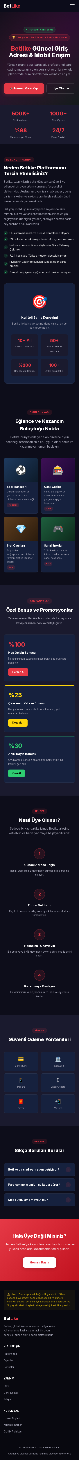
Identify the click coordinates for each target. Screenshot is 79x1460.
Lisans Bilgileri (12, 1418)
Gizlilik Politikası (13, 1431)
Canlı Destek (11, 1392)
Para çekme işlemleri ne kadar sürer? (38, 1185)
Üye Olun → (61, 88)
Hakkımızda (10, 1353)
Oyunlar (8, 1360)
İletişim (8, 1399)
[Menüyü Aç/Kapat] (72, 6)
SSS (6, 1386)
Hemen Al (18, 672)
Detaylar (18, 722)
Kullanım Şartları (13, 1424)
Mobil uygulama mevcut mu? (38, 1200)
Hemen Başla (39, 1262)
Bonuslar (9, 1367)
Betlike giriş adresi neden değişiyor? (38, 1169)
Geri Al (16, 773)
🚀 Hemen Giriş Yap (24, 88)
